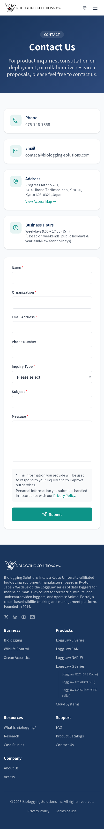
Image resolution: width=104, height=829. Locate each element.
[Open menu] (95, 8)
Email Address (24, 316)
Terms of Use (66, 810)
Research (11, 736)
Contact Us (65, 744)
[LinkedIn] (15, 617)
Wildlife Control (16, 648)
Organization (24, 292)
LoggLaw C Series (70, 640)
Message (20, 416)
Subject (19, 391)
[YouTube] (23, 617)
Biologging (13, 640)
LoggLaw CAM (67, 648)
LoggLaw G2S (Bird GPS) (78, 682)
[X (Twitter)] (6, 617)
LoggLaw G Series (70, 666)
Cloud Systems (68, 704)
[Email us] (32, 617)
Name (17, 267)
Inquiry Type (23, 366)
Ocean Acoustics (17, 657)
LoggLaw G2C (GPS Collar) (80, 674)
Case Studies (14, 744)
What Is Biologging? (20, 727)
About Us (11, 768)
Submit (55, 514)
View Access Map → (40, 201)
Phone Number (24, 341)
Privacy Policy (64, 495)
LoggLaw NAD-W (69, 657)
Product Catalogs (70, 736)
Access (9, 776)
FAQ (59, 727)
